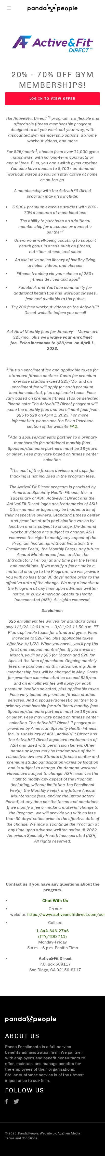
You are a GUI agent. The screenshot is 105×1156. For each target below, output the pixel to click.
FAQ (73, 426)
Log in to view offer (53, 98)
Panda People (28, 1133)
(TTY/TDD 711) (52, 936)
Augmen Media (69, 1133)
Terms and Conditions (21, 1138)
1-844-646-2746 (52, 930)
